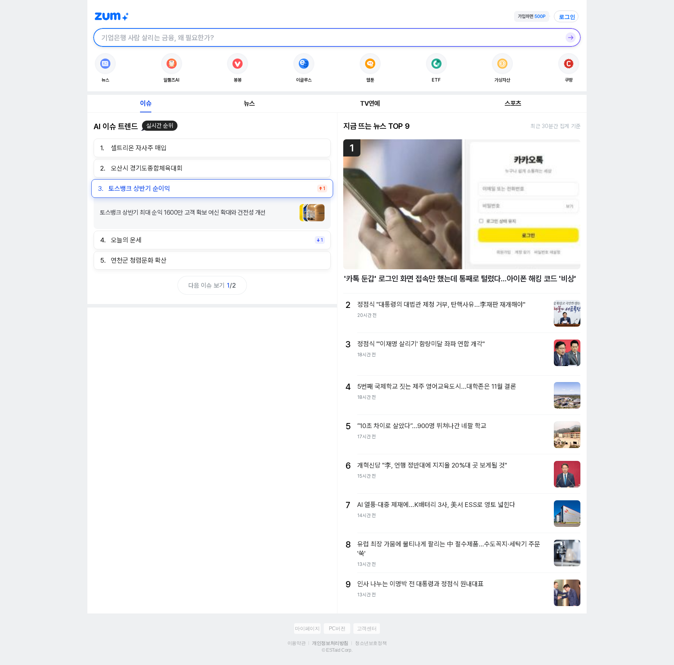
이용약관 (296, 643)
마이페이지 (307, 628)
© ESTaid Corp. (337, 650)
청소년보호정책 (371, 643)
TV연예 (370, 103)
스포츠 (513, 103)
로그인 (567, 17)
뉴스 (249, 103)
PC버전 (337, 628)
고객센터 (366, 628)
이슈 (145, 103)
